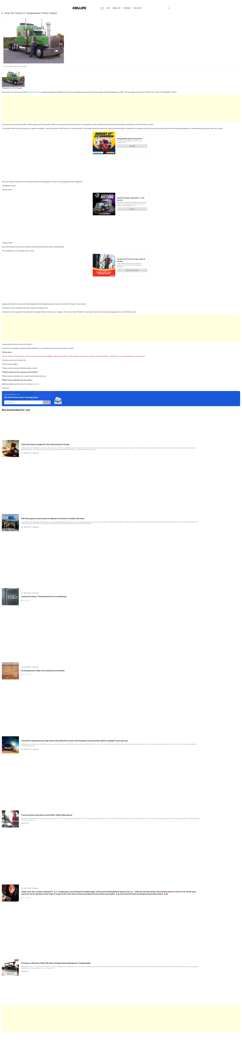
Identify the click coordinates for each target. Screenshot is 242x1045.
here (115, 356)
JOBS (108, 8)
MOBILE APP (116, 8)
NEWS (102, 8)
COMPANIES (127, 8)
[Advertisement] (58, 108)
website (36, 384)
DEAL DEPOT (138, 8)
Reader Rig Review (33, 92)
